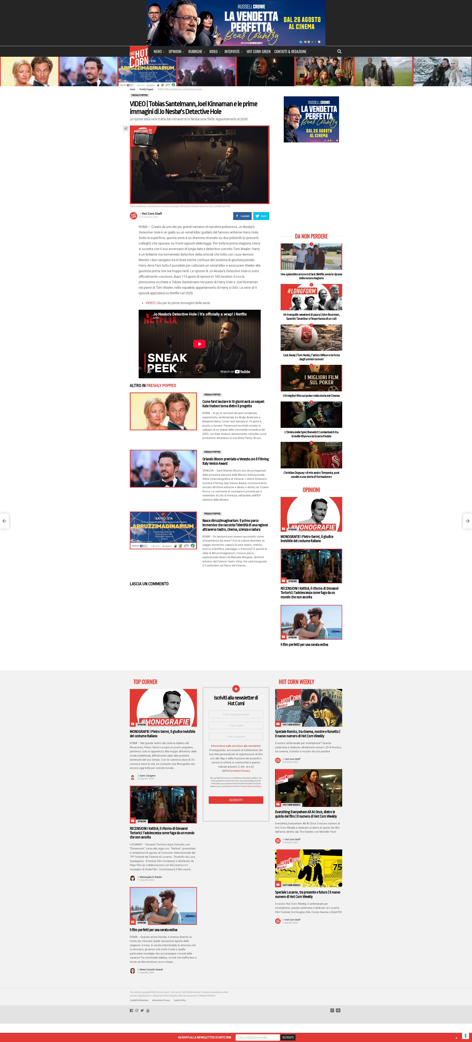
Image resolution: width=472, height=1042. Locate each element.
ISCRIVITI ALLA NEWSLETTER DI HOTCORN (204, 1037)
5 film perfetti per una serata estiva (304, 645)
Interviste (232, 51)
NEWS (158, 51)
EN (338, 1010)
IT (332, 1010)
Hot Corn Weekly (291, 724)
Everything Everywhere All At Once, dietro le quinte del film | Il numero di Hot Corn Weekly (306, 814)
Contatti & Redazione (290, 51)
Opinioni (175, 51)
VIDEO (150, 303)
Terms (258, 786)
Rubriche (195, 51)
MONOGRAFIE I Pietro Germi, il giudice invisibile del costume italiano (307, 539)
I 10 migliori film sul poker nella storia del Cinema (311, 395)
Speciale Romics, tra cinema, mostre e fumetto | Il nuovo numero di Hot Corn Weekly (307, 733)
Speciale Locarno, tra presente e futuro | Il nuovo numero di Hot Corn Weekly (307, 894)
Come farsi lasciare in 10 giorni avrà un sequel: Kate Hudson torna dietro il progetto (233, 403)
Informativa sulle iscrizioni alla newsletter (236, 746)
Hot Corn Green (259, 51)
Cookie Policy (180, 1000)
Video (213, 51)
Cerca (339, 51)
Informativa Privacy (238, 770)
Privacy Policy (246, 786)
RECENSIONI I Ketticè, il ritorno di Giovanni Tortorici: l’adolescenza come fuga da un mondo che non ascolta (310, 592)
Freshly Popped (161, 385)
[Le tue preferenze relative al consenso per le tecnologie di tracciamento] (465, 1035)
